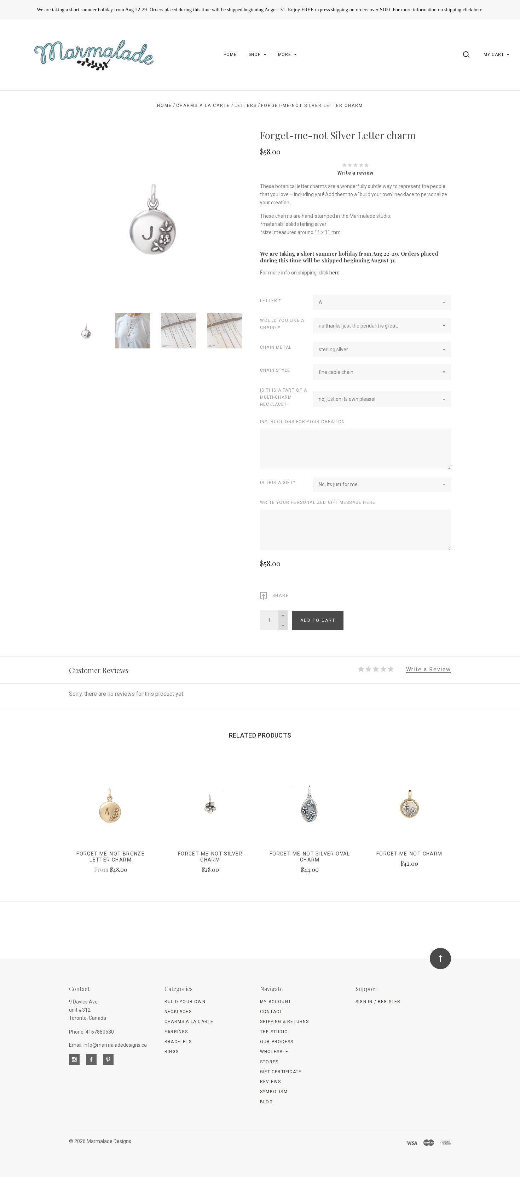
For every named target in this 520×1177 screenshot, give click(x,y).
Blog (266, 1101)
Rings (171, 1051)
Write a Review (428, 670)
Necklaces (178, 1011)
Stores (269, 1061)
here (478, 9)
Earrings (176, 1031)
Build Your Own (185, 1001)
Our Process (276, 1041)
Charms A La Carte (188, 1021)
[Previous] (89, 213)
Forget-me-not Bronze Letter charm (110, 857)
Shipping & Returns (284, 1021)
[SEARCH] (467, 54)
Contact (271, 1011)
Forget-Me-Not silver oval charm (310, 857)
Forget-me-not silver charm (210, 857)
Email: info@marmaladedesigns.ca (108, 1045)
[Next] (223, 213)
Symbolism (274, 1091)
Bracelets (178, 1041)
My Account (275, 1001)
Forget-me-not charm (409, 854)
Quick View (110, 807)
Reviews (270, 1081)
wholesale (274, 1051)
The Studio (274, 1031)
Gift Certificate (280, 1071)
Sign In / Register (378, 1001)
